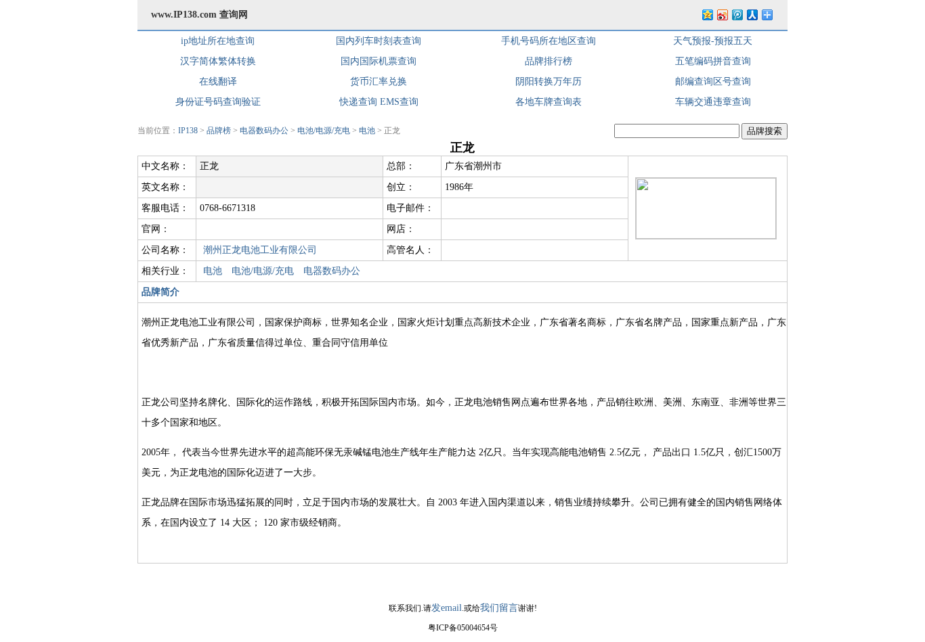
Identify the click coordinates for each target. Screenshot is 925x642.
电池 (367, 130)
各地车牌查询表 (548, 102)
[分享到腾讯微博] (736, 14)
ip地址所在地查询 (218, 41)
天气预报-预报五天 (712, 41)
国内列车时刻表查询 (378, 41)
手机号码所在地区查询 (548, 41)
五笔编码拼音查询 (713, 61)
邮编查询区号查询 (713, 81)
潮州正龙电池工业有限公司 (260, 250)
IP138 (188, 130)
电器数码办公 (264, 130)
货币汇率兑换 (378, 81)
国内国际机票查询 (378, 61)
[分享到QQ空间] (707, 14)
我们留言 (499, 608)
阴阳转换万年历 (548, 81)
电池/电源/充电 (323, 130)
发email (446, 608)
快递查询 (358, 102)
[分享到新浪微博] (721, 14)
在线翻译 (218, 81)
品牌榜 (219, 130)
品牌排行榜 (548, 61)
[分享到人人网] (751, 14)
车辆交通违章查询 (713, 102)
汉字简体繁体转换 (218, 61)
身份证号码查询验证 (218, 102)
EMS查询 (399, 102)
